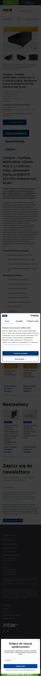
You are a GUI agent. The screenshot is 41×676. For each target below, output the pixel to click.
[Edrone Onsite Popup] (20, 338)
